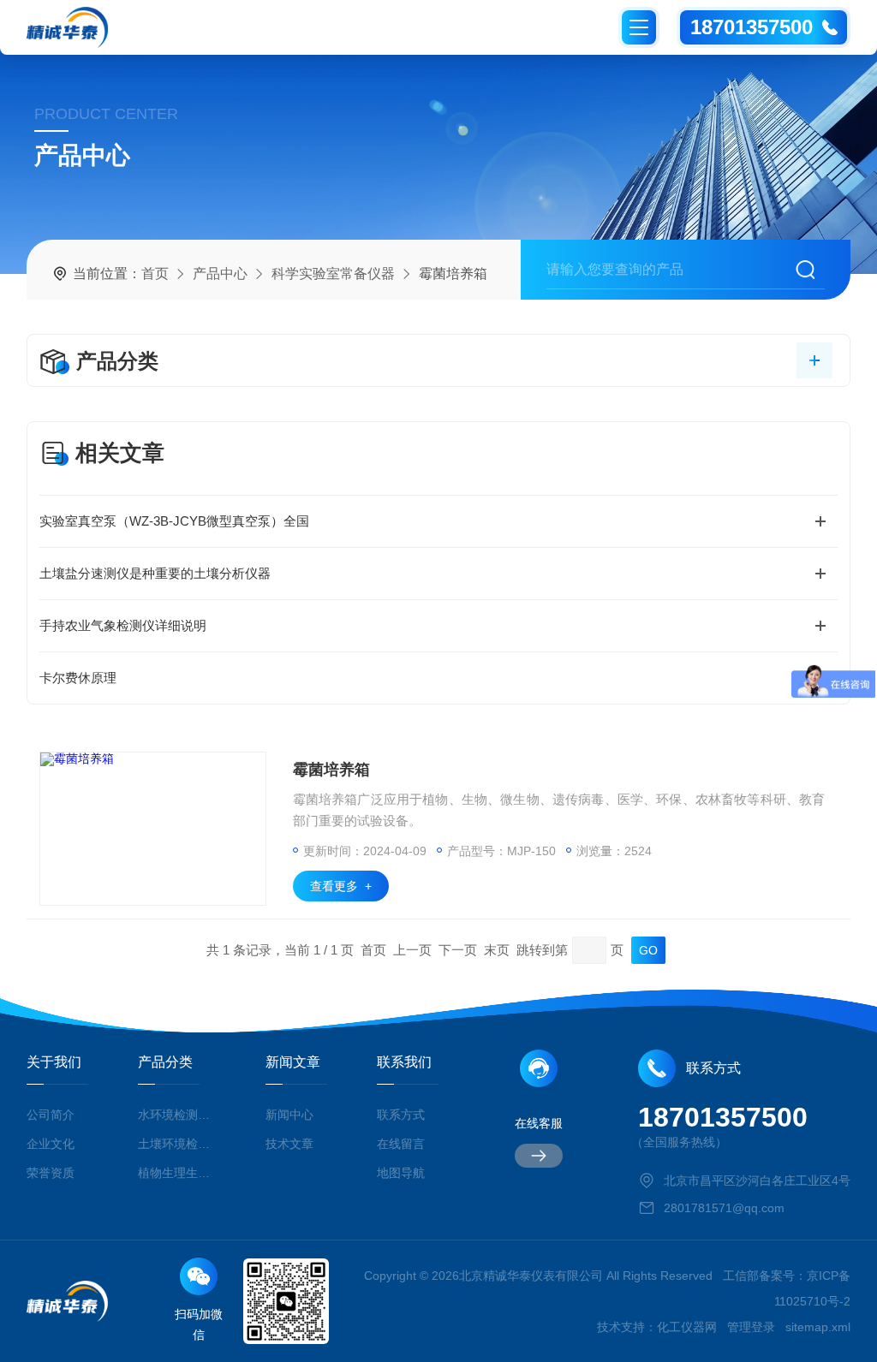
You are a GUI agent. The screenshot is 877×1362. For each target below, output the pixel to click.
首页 (155, 273)
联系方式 (401, 1114)
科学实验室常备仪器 (333, 273)
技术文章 (289, 1144)
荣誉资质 (51, 1173)
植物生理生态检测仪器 (176, 1173)
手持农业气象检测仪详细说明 (122, 625)
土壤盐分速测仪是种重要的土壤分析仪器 (155, 573)
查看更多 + (341, 886)
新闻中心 (289, 1114)
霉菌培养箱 (331, 769)
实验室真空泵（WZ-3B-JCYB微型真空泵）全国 (174, 521)
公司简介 (51, 1114)
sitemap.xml (817, 1327)
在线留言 (401, 1144)
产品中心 (220, 273)
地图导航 (401, 1173)
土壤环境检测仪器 (176, 1144)
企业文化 (51, 1144)
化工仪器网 (687, 1327)
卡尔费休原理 (77, 677)
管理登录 (751, 1327)
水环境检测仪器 (176, 1114)
